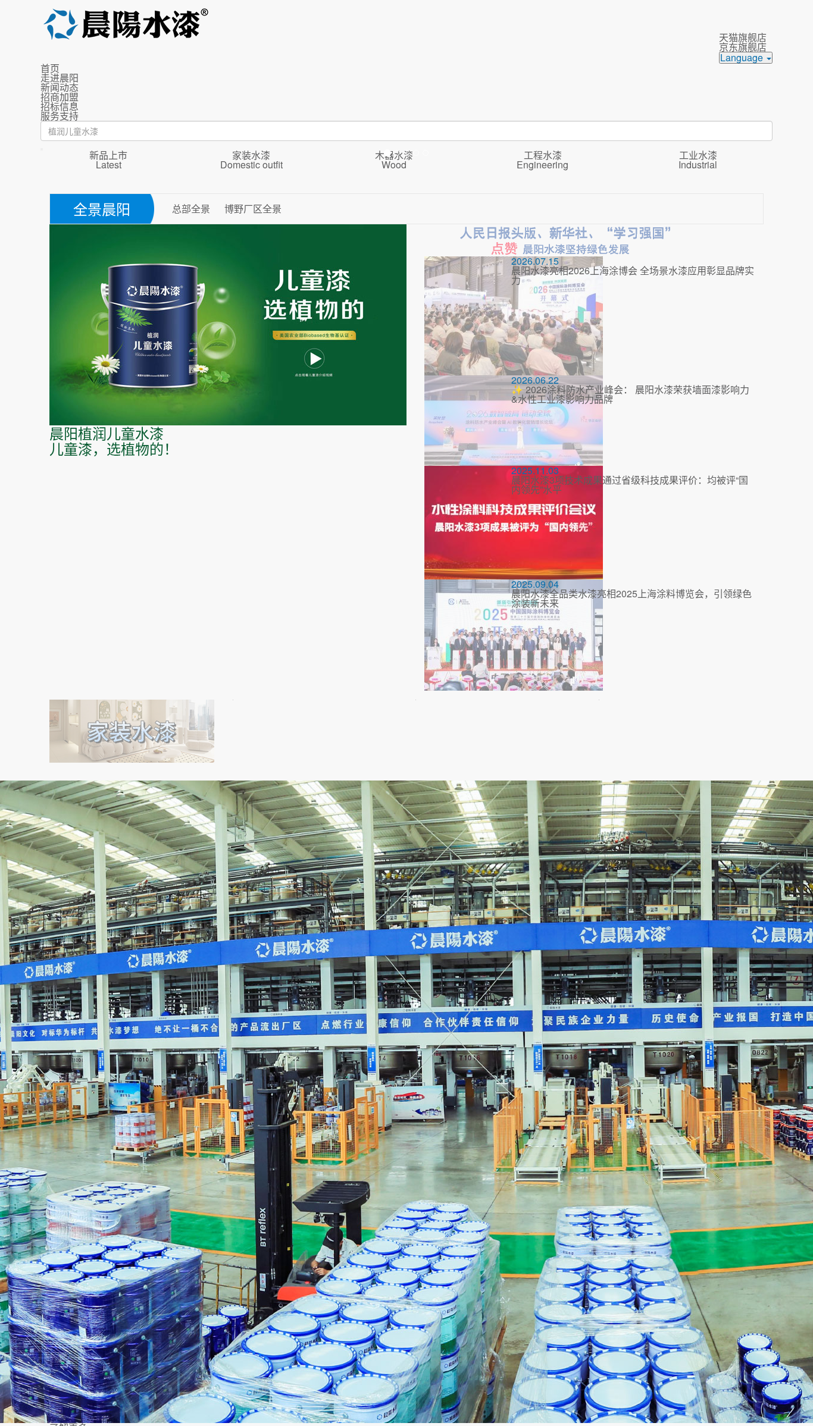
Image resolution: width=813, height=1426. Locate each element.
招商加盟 (59, 97)
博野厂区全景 (253, 208)
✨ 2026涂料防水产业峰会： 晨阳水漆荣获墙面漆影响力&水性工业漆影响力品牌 (630, 394)
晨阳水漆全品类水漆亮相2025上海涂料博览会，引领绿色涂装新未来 (631, 598)
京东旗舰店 (743, 47)
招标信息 (59, 106)
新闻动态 (59, 87)
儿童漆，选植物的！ (113, 448)
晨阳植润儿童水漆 (106, 432)
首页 (50, 68)
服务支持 (59, 116)
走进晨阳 (59, 77)
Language (742, 58)
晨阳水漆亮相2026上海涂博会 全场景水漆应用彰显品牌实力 (632, 275)
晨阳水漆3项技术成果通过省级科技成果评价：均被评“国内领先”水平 (629, 484)
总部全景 (192, 208)
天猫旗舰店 (743, 37)
